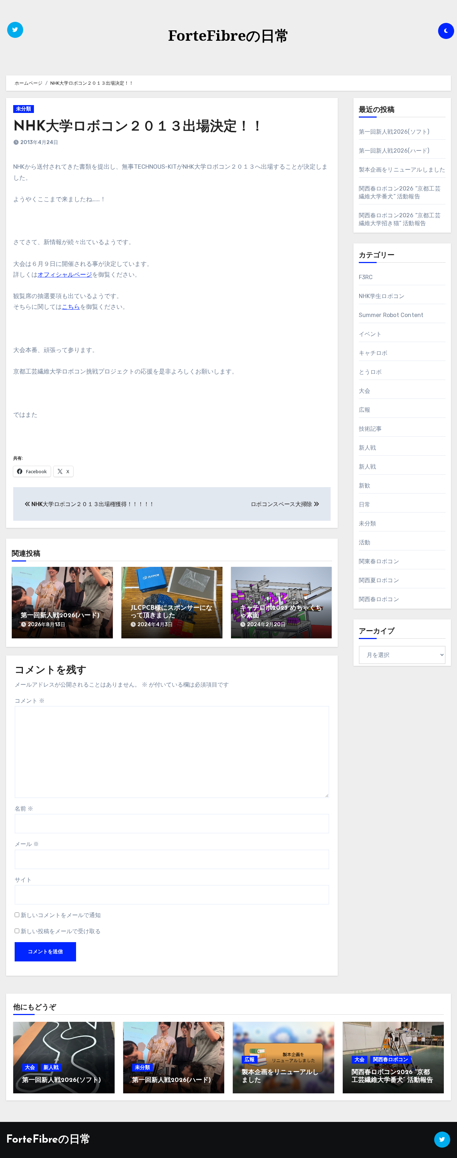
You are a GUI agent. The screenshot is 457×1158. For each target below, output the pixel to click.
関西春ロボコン (379, 599)
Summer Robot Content (391, 315)
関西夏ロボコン (379, 580)
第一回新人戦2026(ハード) (60, 616)
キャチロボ (373, 353)
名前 (24, 808)
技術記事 (370, 428)
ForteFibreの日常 (228, 35)
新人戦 (367, 447)
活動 (364, 542)
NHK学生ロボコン (382, 296)
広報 (364, 409)
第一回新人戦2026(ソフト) (394, 131)
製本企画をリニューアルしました (402, 169)
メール (27, 844)
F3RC (366, 277)
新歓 (364, 485)
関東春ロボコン (379, 561)
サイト (23, 879)
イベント (370, 334)
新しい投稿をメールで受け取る (61, 931)
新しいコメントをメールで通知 (61, 915)
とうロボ (370, 371)
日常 (364, 504)
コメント (30, 700)
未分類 (23, 109)
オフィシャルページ (64, 274)
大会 (364, 390)
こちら (71, 306)
